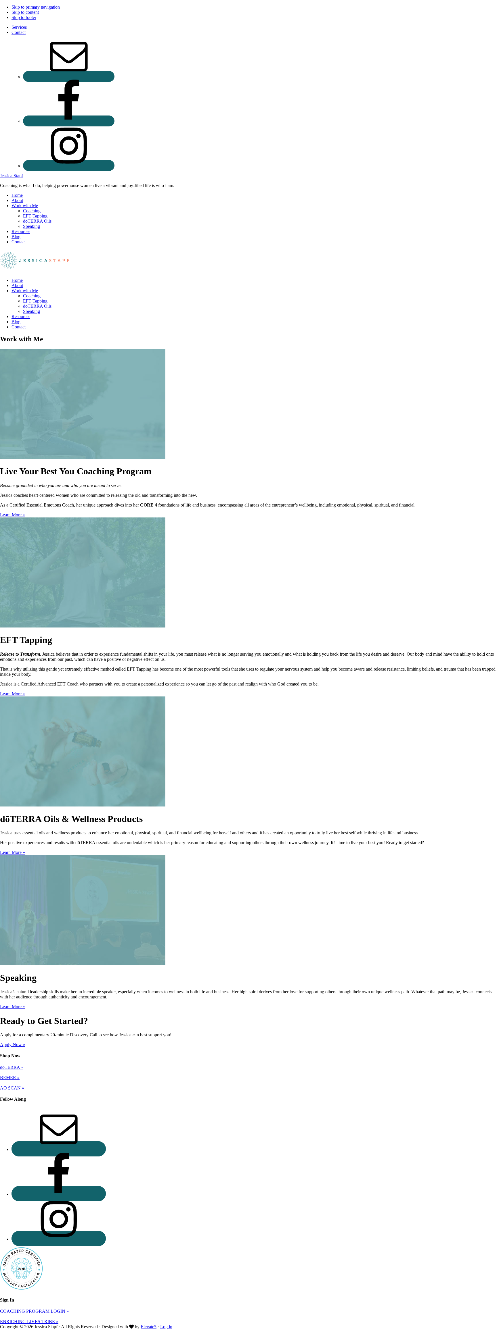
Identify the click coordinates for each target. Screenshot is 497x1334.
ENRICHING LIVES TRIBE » (29, 1321)
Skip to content (25, 12)
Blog (16, 321)
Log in (166, 1326)
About (17, 285)
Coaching (32, 295)
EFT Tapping (35, 301)
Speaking (31, 311)
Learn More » (12, 514)
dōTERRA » (11, 1067)
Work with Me (25, 290)
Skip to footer (24, 17)
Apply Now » (12, 1044)
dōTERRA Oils (37, 306)
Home (17, 280)
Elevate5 (148, 1326)
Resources (21, 316)
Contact (19, 326)
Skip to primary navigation (36, 7)
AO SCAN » (12, 1087)
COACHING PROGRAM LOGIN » (34, 1311)
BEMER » (10, 1077)
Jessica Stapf (11, 175)
